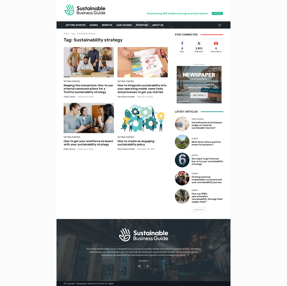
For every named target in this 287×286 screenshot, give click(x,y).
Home (66, 33)
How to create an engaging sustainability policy (135, 142)
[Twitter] (147, 266)
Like (182, 42)
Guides (195, 138)
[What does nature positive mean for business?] (182, 142)
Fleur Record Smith (126, 97)
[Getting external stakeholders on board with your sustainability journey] (182, 178)
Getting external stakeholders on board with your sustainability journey (207, 180)
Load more (198, 209)
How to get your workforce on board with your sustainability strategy (88, 142)
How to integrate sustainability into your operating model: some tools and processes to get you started (141, 89)
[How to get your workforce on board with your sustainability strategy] (89, 118)
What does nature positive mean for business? (206, 143)
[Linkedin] (139, 266)
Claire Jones (69, 97)
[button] (219, 25)
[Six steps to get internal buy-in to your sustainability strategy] (182, 160)
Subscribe (216, 42)
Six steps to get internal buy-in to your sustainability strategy (207, 161)
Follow (199, 42)
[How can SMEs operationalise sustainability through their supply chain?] (182, 196)
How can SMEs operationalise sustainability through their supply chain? (207, 197)
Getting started (72, 81)
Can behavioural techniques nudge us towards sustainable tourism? (207, 125)
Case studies (197, 119)
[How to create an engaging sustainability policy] (142, 118)
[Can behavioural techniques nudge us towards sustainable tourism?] (182, 124)
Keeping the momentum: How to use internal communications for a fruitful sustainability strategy (88, 89)
